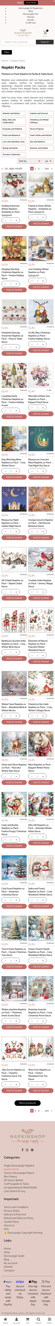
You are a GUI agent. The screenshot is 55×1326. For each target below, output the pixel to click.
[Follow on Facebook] (22, 1150)
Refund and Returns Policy (19, 1218)
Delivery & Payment (15, 1214)
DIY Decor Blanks (13, 1180)
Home (5, 60)
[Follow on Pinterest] (32, 1150)
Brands (30, 20)
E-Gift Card (31, 23)
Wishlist (8, 1266)
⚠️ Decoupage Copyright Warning (23, 1232)
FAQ (6, 1229)
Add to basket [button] (14, 226)
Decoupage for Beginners (31, 8)
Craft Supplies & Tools (16, 1183)
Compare (9, 1270)
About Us (9, 1225)
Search (45, 42)
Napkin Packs (11, 1169)
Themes (30, 17)
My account (10, 1263)
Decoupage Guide (14, 1255)
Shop (7, 1252)
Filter (6, 52)
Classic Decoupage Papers (19, 1172)
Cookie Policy (11, 1221)
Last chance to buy (14, 1191)
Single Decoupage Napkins (19, 1165)
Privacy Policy (12, 1210)
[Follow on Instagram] (27, 1150)
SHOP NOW (31, 3)
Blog (30, 11)
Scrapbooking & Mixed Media (20, 1187)
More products (27, 1103)
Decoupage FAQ (30, 14)
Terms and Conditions (16, 1207)
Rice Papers (10, 1176)
